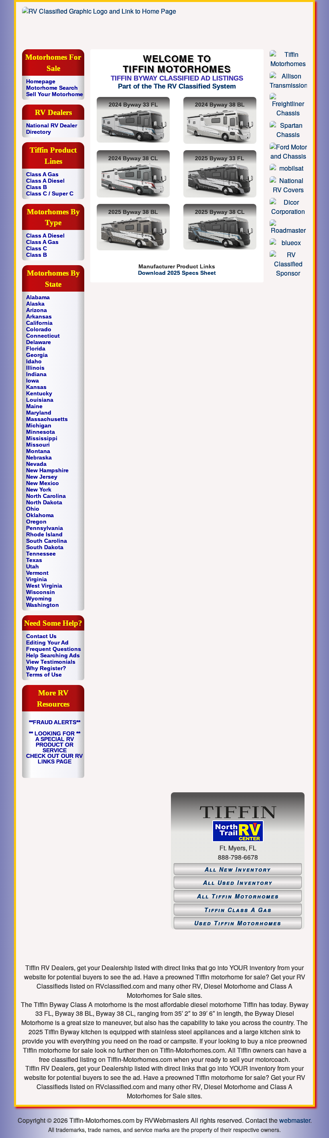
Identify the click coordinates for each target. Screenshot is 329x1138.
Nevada (36, 464)
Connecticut (43, 335)
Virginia (36, 579)
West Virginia (44, 585)
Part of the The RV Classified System (177, 86)
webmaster (294, 1120)
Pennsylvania (44, 528)
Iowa (32, 380)
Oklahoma (40, 515)
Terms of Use (44, 674)
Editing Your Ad (47, 642)
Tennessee (41, 553)
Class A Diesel (45, 180)
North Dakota (44, 502)
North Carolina (46, 496)
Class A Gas (42, 174)
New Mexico (42, 483)
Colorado (38, 329)
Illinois (35, 368)
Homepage (40, 81)
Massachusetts (47, 419)
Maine (34, 406)
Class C (36, 248)
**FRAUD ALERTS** (54, 722)
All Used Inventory (237, 882)
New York (38, 489)
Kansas (36, 387)
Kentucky (39, 393)
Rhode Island (44, 534)
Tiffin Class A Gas (238, 910)
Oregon (36, 521)
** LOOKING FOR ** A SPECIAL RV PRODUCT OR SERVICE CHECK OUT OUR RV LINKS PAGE (54, 747)
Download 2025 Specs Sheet (177, 273)
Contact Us (41, 636)
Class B (36, 187)
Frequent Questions (53, 649)
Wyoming (39, 598)
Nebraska (39, 457)
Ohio (32, 509)
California (39, 323)
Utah (32, 566)
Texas (34, 560)
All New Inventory (238, 869)
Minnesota (40, 432)
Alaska (35, 303)
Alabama (38, 297)
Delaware (38, 342)
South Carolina (46, 541)
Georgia (37, 355)
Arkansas (39, 316)
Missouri (38, 444)
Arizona (36, 310)
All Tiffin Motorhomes (238, 896)
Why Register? (46, 668)
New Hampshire (47, 470)
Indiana (36, 374)
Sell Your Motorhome (54, 94)
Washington (42, 605)
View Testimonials (50, 662)
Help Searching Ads (53, 655)
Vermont (37, 573)
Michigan (38, 425)
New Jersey (41, 476)
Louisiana (39, 400)
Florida (35, 348)
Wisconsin (40, 592)
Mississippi (41, 438)
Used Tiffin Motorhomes (237, 923)
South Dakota (44, 547)
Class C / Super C (49, 193)
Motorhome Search (52, 88)
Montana (38, 451)
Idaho (34, 361)
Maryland (38, 412)
